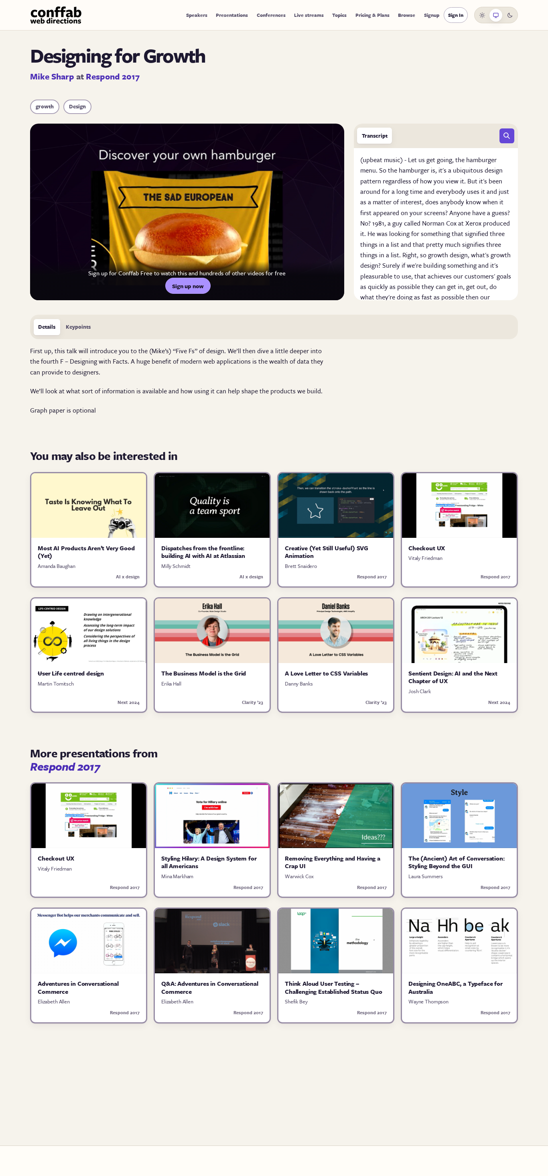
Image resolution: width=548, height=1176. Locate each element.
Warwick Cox (299, 876)
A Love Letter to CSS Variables (326, 673)
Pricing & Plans (372, 14)
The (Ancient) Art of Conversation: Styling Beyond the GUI (456, 862)
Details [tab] (46, 327)
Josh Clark (419, 691)
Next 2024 (129, 702)
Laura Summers (425, 876)
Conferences (271, 14)
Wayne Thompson (428, 1001)
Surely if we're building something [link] (430, 265)
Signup (431, 14)
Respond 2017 (113, 76)
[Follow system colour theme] (495, 15)
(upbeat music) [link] (382, 160)
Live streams (309, 14)
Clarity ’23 (252, 702)
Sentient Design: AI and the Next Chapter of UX (452, 677)
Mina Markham (177, 876)
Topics (339, 14)
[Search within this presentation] (507, 136)
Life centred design (71, 673)
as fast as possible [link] (440, 297)
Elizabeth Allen (54, 1001)
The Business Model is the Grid (203, 673)
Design (77, 106)
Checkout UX (426, 547)
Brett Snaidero (301, 566)
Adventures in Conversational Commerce (78, 987)
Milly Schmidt (176, 566)
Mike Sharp (52, 76)
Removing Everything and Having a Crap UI (332, 862)
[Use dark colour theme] (509, 15)
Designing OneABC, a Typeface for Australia (455, 987)
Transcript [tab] (375, 136)
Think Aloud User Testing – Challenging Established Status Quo (333, 987)
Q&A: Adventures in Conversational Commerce (209, 987)
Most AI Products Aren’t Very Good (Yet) (86, 551)
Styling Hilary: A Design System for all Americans (208, 862)
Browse (406, 14)
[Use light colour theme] (482, 15)
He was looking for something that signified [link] (428, 233)
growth (45, 106)
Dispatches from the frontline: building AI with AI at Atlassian (203, 551)
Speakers (196, 14)
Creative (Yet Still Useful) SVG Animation (326, 551)
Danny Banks (299, 684)
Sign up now (188, 286)
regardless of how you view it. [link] (425, 181)
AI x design (128, 576)
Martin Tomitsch (56, 684)
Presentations (232, 14)
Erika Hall (171, 684)
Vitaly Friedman (425, 558)
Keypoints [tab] (78, 327)
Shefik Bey (296, 1001)
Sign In (455, 14)
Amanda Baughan (56, 566)
